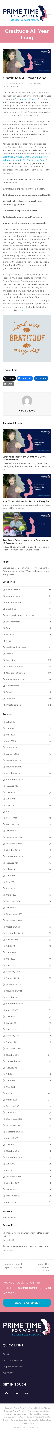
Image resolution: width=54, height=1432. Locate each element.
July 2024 (10, 869)
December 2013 (14, 1195)
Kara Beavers (35, 83)
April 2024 (11, 888)
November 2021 (13, 1048)
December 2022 (14, 984)
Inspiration (11, 660)
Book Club (11, 609)
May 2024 (10, 882)
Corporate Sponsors (12, 1366)
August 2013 (12, 1202)
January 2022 (12, 1042)
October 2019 (12, 1151)
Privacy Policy (34, 1427)
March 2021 (11, 1100)
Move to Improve (14, 666)
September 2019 (14, 1157)
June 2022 (11, 1023)
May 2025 (10, 805)
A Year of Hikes (13, 589)
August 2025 (12, 786)
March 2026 (11, 747)
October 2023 (13, 927)
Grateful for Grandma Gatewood (40, 1267)
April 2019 (10, 1170)
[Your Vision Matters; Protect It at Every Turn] (27, 485)
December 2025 (14, 760)
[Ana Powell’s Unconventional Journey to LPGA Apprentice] (27, 524)
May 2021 (10, 1087)
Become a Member (12, 1360)
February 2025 (13, 824)
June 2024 (11, 875)
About (6, 1354)
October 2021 (12, 1055)
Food (8, 641)
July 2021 (10, 1074)
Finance (10, 634)
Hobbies (10, 653)
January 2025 (12, 830)
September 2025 (14, 779)
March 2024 (11, 895)
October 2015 (12, 1183)
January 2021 (12, 1112)
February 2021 (13, 1106)
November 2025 (14, 766)
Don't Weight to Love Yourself (20, 615)
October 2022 (13, 997)
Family (9, 628)
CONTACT (7, 1373)
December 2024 (14, 837)
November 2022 (14, 991)
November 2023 (14, 920)
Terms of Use (19, 1427)
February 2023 (13, 971)
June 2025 (11, 798)
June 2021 (10, 1080)
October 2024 (13, 850)
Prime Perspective (15, 679)
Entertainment (13, 621)
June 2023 (11, 952)
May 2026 (10, 735)
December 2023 (14, 914)
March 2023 (11, 965)
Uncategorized (12, 86)
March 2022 (11, 1029)
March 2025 (11, 818)
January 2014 (12, 1189)
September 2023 (14, 933)
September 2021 (14, 1061)
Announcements (14, 602)
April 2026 (11, 741)
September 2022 (14, 1003)
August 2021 (11, 1068)
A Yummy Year (13, 596)
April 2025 (10, 811)
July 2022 (10, 1016)
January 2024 (12, 907)
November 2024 (14, 843)
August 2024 (12, 863)
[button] (49, 13)
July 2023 (10, 946)
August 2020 (12, 1138)
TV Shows (10, 698)
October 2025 (13, 773)
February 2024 (13, 901)
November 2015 (13, 1176)
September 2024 (14, 856)
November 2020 (14, 1125)
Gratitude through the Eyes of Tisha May (14, 1266)
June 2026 (11, 728)
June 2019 (10, 1164)
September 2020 (14, 1132)
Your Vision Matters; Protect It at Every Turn (27, 501)
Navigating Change (15, 673)
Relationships (12, 685)
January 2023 (12, 978)
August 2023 (12, 939)
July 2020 (10, 1144)
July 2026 (10, 722)
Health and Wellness (16, 647)
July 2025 (10, 792)
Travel (9, 692)
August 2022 (12, 1010)
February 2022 (13, 1035)
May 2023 (10, 959)
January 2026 (12, 754)
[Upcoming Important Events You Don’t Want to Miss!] (27, 441)
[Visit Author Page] (27, 400)
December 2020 (14, 1119)
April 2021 (10, 1093)
